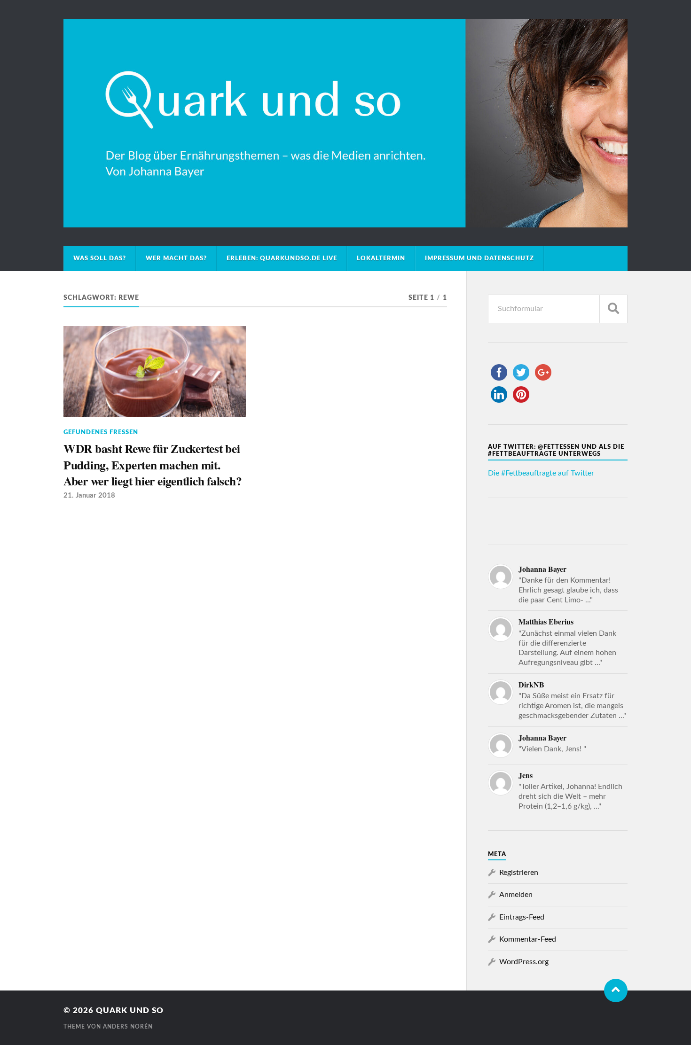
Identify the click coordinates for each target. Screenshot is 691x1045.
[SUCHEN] (613, 309)
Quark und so (130, 1010)
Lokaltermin (381, 258)
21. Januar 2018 (89, 495)
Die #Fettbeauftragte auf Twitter (541, 473)
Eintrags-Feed (521, 917)
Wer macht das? (176, 258)
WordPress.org (524, 962)
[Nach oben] (616, 990)
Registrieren (518, 872)
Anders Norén (128, 1026)
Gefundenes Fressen (100, 432)
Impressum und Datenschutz (479, 258)
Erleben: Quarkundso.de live (282, 258)
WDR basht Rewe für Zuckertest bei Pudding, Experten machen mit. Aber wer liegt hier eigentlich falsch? (152, 464)
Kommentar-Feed (527, 939)
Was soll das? (99, 258)
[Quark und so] (345, 123)
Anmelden (516, 894)
